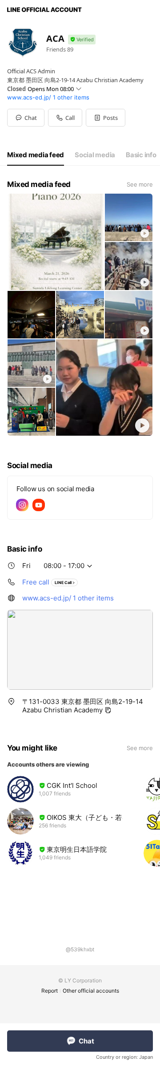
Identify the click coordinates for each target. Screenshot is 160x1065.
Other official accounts (91, 990)
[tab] (35, 155)
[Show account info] (82, 40)
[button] (105, 118)
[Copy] (108, 710)
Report (49, 990)
